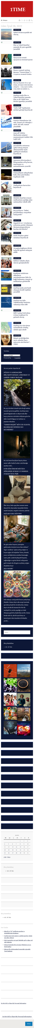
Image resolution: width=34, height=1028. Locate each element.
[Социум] (31, 19)
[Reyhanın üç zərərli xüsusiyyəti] (10, 685)
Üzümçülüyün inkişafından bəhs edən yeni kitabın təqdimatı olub (23, 175)
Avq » (8, 857)
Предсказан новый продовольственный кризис (23, 59)
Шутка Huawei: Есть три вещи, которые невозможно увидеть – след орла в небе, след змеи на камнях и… (23, 86)
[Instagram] (26, 19)
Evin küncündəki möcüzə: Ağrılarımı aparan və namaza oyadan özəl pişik (16, 471)
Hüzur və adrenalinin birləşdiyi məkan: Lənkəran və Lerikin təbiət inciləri (17, 375)
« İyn (5, 857)
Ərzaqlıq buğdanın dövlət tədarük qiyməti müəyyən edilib (22, 250)
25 (4, 853)
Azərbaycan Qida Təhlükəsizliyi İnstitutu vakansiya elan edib (21, 302)
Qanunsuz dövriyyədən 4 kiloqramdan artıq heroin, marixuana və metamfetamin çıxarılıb (22, 163)
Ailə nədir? (8, 569)
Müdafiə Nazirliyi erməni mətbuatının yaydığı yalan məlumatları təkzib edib (22, 200)
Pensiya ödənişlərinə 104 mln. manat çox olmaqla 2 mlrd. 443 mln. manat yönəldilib (22, 124)
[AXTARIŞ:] (17, 632)
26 (8, 853)
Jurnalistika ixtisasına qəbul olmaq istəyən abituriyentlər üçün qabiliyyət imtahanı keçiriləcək (21, 150)
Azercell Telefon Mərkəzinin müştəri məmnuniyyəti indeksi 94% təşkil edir (23, 136)
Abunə (29, 1024)
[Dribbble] (24, 19)
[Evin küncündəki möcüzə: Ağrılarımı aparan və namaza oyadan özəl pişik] (17, 503)
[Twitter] (21, 19)
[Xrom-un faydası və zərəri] (10, 714)
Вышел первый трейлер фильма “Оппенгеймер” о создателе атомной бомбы (22, 72)
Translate (17, 358)
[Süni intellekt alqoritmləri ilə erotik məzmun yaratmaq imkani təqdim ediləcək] (10, 728)
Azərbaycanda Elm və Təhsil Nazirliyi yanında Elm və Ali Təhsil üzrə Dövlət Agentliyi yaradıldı (22, 98)
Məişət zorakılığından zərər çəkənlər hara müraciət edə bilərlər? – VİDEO (22, 341)
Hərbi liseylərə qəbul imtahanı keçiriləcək (20, 237)
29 (20, 853)
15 (20, 847)
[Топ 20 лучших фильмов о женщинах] (10, 700)
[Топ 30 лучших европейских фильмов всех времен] (23, 700)
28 (16, 853)
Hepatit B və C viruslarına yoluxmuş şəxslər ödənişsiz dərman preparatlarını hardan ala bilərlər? (23, 226)
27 (12, 853)
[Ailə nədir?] (17, 597)
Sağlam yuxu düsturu (13, 514)
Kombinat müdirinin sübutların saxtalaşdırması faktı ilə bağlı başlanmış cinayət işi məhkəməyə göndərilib (22, 277)
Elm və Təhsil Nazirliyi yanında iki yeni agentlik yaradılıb (22, 47)
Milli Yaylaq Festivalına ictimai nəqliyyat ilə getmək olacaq (21, 315)
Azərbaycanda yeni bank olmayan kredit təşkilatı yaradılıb (22, 290)
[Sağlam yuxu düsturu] (17, 542)
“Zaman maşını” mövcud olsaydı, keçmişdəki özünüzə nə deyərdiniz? (17, 427)
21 (16, 850)
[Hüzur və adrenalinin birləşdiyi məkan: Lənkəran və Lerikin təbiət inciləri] (17, 406)
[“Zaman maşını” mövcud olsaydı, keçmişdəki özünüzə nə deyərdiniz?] (17, 458)
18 (4, 850)
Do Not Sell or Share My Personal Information (13, 1003)
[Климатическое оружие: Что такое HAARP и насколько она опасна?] (23, 671)
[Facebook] (19, 19)
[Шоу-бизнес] (23, 729)
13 (12, 847)
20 (12, 850)
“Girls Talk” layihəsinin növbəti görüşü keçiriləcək (22, 109)
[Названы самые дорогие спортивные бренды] (10, 671)
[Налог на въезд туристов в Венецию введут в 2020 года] (23, 715)
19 (8, 850)
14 (16, 847)
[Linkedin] (29, 19)
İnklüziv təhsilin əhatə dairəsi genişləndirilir (21, 262)
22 (20, 850)
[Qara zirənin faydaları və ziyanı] (23, 686)
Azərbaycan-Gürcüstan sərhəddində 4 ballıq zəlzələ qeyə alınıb (21, 328)
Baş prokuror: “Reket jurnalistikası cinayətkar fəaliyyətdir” (22, 212)
